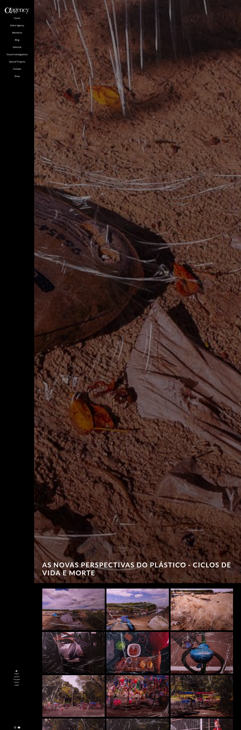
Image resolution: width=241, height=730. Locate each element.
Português (16, 679)
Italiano (16, 682)
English (16, 674)
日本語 (17, 685)
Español (16, 677)
